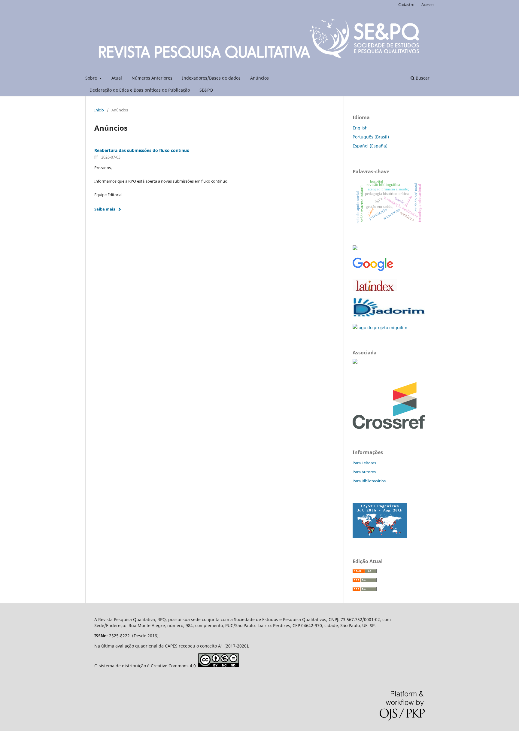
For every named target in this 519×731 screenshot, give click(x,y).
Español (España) (370, 146)
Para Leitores (364, 463)
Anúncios (259, 78)
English (360, 128)
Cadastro (406, 4)
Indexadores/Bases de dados (211, 78)
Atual (116, 78)
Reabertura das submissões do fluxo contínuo (142, 150)
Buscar (421, 78)
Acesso (427, 4)
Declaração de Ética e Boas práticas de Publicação (140, 90)
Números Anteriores (152, 78)
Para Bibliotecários (369, 481)
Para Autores (364, 472)
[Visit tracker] (380, 536)
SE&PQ (206, 90)
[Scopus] (355, 248)
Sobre (91, 78)
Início (99, 110)
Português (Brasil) (371, 137)
